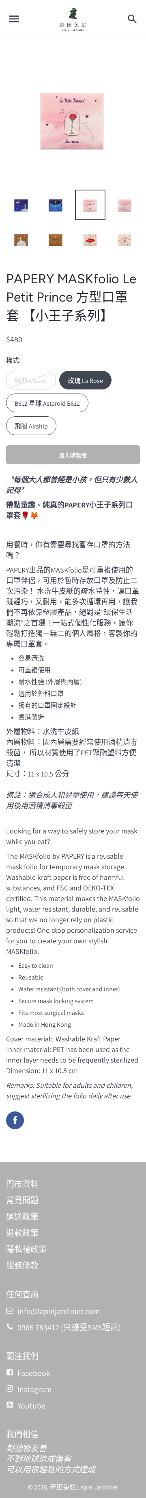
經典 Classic (31, 380)
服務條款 (22, 1265)
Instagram (34, 1389)
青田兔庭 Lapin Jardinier (84, 1487)
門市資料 (22, 1184)
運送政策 (22, 1217)
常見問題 (22, 1200)
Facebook (33, 1373)
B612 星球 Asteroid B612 (47, 403)
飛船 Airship (31, 426)
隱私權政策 (26, 1249)
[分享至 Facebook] (15, 1120)
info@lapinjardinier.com (58, 1311)
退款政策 (22, 1233)
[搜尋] (132, 19)
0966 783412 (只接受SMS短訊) (69, 1327)
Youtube (31, 1405)
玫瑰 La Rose (85, 380)
